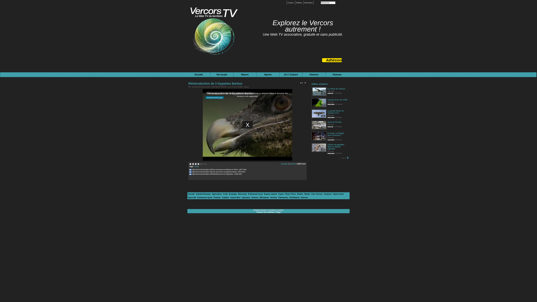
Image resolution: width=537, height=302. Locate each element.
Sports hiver (338, 194)
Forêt (225, 194)
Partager (284, 164)
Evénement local (255, 194)
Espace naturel (270, 194)
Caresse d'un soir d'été (337, 100)
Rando (307, 194)
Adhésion (334, 60)
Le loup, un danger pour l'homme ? (336, 134)
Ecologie (233, 194)
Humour (337, 74)
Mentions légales (260, 210)
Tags (278, 212)
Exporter (292, 164)
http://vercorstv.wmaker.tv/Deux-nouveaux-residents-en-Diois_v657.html (219, 170)
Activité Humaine (203, 194)
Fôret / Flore (290, 194)
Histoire (314, 74)
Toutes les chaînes (265, 212)
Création (225, 197)
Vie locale (221, 74)
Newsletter (308, 3)
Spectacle (246, 197)
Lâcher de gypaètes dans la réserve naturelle (336, 147)
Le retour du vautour (336, 89)
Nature (245, 74)
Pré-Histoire (294, 197)
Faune (246, 87)
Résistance (264, 197)
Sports (268, 74)
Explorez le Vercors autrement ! (303, 26)
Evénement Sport (204, 197)
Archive (273, 197)
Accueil (199, 74)
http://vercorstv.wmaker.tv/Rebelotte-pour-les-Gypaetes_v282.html (217, 174)
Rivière (300, 194)
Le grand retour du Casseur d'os (336, 112)
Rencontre (242, 194)
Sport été (192, 197)
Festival (217, 197)
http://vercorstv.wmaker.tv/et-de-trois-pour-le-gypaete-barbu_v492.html (218, 172)
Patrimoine (283, 197)
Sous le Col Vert (334, 122)
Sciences (328, 194)
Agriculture (217, 194)
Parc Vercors (316, 194)
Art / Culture (291, 74)
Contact (291, 3)
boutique (272, 210)
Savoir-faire (235, 197)
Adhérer (299, 3)
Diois (197, 166)
